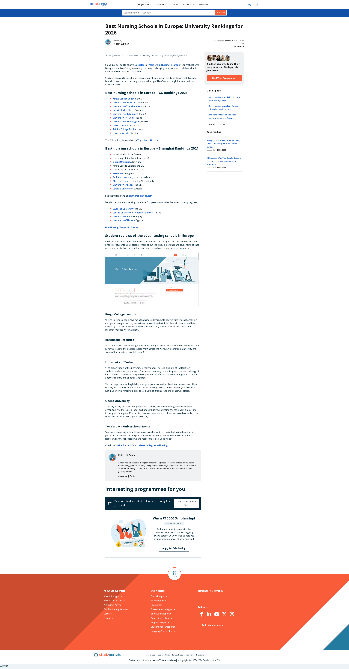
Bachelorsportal (159, 596)
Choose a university (130, 56)
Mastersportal (158, 600)
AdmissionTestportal (161, 618)
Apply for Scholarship (174, 548)
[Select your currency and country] (201, 598)
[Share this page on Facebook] (128, 476)
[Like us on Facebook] (201, 614)
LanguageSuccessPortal (163, 631)
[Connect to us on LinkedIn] (209, 614)
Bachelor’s (140, 64)
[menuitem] (145, 4)
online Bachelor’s (125, 445)
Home (108, 56)
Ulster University (122, 125)
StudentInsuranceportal (163, 626)
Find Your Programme (224, 78)
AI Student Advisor (113, 604)
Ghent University (122, 161)
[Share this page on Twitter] (131, 476)
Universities (160, 4)
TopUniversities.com (148, 140)
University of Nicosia (124, 220)
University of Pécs (122, 216)
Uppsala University (123, 188)
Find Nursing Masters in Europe (121, 227)
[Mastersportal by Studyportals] (98, 4)
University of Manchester (126, 102)
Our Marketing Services (116, 609)
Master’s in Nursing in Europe (164, 64)
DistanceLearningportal (163, 609)
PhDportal (156, 604)
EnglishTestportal (160, 622)
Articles (117, 56)
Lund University (121, 133)
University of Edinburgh (125, 113)
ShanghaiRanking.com (140, 195)
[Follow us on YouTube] (216, 614)
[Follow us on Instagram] (232, 614)
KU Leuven (118, 173)
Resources (203, 4)
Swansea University (123, 208)
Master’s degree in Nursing (153, 445)
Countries (174, 4)
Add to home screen (212, 625)
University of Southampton (127, 106)
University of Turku (123, 117)
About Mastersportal (114, 600)
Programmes (144, 4)
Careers (108, 613)
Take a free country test (186, 503)
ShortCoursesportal (161, 613)
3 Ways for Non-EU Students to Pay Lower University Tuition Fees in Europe (224, 143)
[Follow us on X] (224, 614)
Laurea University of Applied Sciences (133, 212)
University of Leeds (123, 184)
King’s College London (124, 98)
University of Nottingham (126, 121)
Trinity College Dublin (124, 129)
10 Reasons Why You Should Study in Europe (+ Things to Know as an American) (224, 161)
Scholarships (188, 4)
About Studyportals (114, 596)
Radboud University (123, 177)
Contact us (109, 618)
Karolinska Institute (123, 110)
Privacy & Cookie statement (182, 655)
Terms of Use (150, 655)
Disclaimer (200, 655)
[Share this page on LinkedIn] (134, 476)
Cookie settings (164, 655)
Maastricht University (124, 181)
